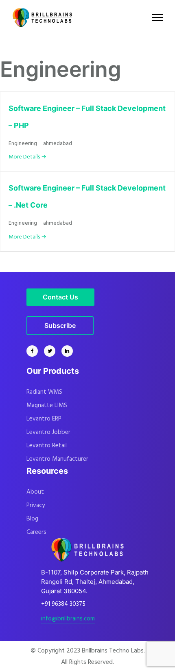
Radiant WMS (44, 392)
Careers (36, 532)
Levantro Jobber (48, 432)
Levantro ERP (43, 419)
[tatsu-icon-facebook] (34, 351)
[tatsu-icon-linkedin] (67, 351)
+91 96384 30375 (63, 604)
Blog (32, 519)
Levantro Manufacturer (57, 459)
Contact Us (60, 297)
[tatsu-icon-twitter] (51, 351)
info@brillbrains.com (68, 619)
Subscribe (60, 325)
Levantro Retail (46, 446)
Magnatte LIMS (46, 405)
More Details (25, 157)
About (35, 492)
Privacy (35, 505)
